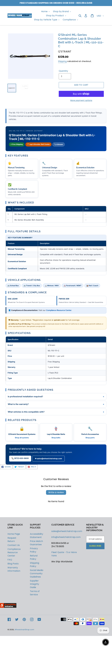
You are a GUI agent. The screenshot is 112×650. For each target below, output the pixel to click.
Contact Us (14, 545)
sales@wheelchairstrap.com (66, 531)
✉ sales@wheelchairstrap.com (48, 458)
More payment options (81, 100)
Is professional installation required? (56, 396)
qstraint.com (59, 320)
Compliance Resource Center (58, 310)
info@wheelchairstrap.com (66, 537)
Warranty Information (14, 569)
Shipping (62, 61)
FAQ (10, 559)
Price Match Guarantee (36, 543)
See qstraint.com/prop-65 (36, 326)
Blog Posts (13, 563)
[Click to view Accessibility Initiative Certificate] (8, 607)
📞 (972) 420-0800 (20, 458)
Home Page (14, 534)
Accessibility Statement (36, 535)
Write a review (56, 492)
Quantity (63, 70)
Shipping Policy (34, 564)
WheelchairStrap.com (24, 629)
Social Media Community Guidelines (36, 573)
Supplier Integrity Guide (34, 584)
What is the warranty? (56, 404)
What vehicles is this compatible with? (56, 412)
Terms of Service (35, 593)
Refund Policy (33, 557)
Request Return (12, 539)
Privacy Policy (34, 550)
